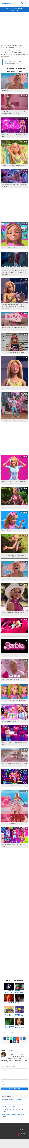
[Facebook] (24, 1038)
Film (24, 1032)
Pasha (3, 1032)
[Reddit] (17, 1038)
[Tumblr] (4, 1038)
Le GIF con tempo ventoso (9, 1103)
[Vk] (14, 1041)
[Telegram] (8, 1038)
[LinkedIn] (14, 1038)
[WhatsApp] (11, 1038)
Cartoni (15, 1032)
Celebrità (17, 10)
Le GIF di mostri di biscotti (9, 1106)
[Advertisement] (14, 28)
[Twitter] (21, 1038)
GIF (26, 1032)
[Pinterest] (18, 1041)
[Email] (11, 1041)
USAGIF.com (12, 10)
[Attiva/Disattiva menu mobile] (26, 3)
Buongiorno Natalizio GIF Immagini (11, 1099)
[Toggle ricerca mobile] (22, 3)
